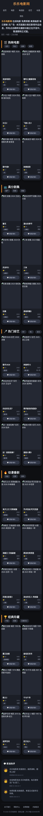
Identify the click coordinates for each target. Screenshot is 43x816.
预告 (21, 16)
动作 (6, 46)
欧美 (14, 191)
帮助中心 (17, 807)
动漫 (38, 10)
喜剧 (22, 46)
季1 (23, 332)
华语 (6, 621)
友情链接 (26, 807)
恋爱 (14, 476)
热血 (6, 476)
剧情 (30, 46)
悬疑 (22, 191)
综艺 (30, 10)
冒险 (22, 476)
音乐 (38, 332)
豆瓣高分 (24, 621)
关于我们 (7, 807)
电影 (12, 10)
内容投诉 (36, 807)
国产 (6, 191)
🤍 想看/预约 (11, 89)
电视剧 (21, 10)
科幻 (14, 46)
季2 (31, 332)
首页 (5, 10)
